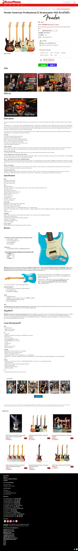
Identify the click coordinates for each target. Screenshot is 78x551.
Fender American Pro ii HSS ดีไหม (34, 404)
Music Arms (7, 9)
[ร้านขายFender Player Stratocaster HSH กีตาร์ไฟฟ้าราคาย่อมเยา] (62, 453)
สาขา (10, 5)
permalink (61, 406)
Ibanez (4, 543)
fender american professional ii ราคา (11, 406)
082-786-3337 (17, 501)
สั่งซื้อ (18, 5)
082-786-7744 (19, 505)
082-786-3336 (16, 506)
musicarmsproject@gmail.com (48, 60)
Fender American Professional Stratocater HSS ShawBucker (53, 267)
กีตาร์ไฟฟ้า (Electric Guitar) (8, 529)
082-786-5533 (17, 502)
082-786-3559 (17, 499)
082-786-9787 (17, 512)
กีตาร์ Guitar (34, 9)
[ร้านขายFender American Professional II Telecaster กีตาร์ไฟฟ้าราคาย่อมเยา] (39, 423)
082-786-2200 (20, 508)
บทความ (23, 5)
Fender (54, 9)
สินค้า (14, 5)
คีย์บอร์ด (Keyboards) (7, 532)
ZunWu (52, 406)
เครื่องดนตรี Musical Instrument (22, 9)
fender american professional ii (47, 404)
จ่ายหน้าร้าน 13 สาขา (44, 52)
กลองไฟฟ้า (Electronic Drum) (9, 536)
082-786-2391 (20, 516)
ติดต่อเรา (5, 477)
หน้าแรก (5, 5)
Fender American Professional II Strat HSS (62, 404)
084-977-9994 (17, 504)
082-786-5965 (20, 515)
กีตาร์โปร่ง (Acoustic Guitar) (8, 531)
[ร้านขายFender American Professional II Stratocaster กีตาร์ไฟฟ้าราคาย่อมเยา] (62, 423)
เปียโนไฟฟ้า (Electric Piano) (8, 533)
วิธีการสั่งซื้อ (6, 475)
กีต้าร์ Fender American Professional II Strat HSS (40, 406)
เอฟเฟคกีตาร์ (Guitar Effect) (8, 535)
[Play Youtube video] (20, 82)
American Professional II (63, 9)
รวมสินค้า (5, 480)
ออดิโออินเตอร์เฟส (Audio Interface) (10, 538)
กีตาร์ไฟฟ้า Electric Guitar (44, 9)
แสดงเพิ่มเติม (38, 396)
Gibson (4, 542)
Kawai (4, 544)
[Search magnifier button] (74, 2)
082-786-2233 (21, 513)
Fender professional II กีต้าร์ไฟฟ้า (24, 406)
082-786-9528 (14, 511)
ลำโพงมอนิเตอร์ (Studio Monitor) (9, 539)
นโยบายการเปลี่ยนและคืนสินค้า (10, 479)
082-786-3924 (14, 509)
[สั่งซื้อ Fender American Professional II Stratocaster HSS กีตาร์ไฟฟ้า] (42, 65)
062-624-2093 (18, 498)
